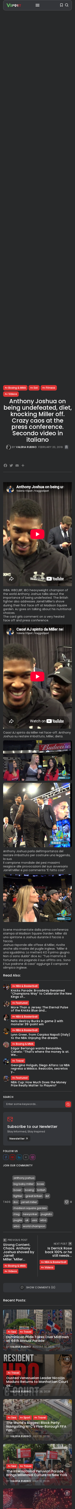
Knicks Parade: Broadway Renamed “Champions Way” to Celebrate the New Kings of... (41, 993)
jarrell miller (29, 1202)
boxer (17, 1190)
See (13, 1332)
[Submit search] (68, 1104)
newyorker (30, 1214)
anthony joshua (24, 1178)
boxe (40, 1184)
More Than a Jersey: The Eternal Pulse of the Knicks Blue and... (39, 1009)
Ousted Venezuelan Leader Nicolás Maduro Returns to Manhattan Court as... (37, 1382)
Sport (27, 1417)
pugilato (46, 1214)
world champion (34, 1226)
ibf (47, 1196)
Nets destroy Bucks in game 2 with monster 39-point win (37, 1022)
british (41, 1190)
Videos (12, 394)
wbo (17, 1226)
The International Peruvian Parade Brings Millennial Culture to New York (36, 1473)
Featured (22, 1003)
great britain (34, 1196)
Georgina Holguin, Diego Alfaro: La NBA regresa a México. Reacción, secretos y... (40, 1068)
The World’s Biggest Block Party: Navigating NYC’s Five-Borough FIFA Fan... (36, 1426)
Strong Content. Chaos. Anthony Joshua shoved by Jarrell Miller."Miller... (18, 1252)
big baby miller (24, 1184)
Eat (36, 387)
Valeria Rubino (26, 447)
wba (43, 1220)
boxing (29, 1190)
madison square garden (30, 1208)
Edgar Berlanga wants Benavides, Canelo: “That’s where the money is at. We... (40, 1051)
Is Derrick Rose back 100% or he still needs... (58, 1252)
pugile (18, 1220)
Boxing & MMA (17, 387)
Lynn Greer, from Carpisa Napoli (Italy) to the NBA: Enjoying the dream (40, 1036)
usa (34, 1220)
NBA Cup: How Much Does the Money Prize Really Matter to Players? (38, 1083)
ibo (16, 1202)
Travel (20, 1060)
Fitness (50, 387)
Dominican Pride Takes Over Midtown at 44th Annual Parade (37, 1339)
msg (17, 1214)
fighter (18, 1196)
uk (27, 1220)
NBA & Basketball (27, 986)
